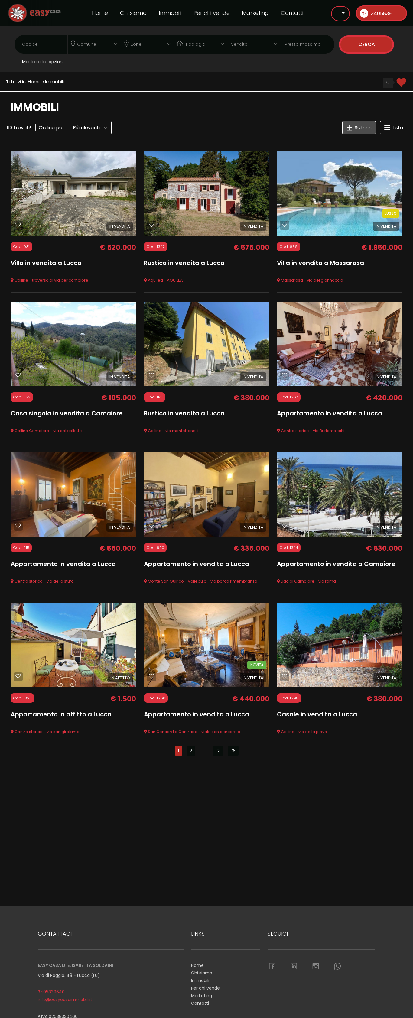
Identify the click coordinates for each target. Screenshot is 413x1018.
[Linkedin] (293, 966)
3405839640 (51, 992)
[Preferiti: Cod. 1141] (151, 375)
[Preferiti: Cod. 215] (18, 526)
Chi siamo (133, 13)
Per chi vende (211, 13)
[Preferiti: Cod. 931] (18, 225)
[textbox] (89, 43)
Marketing (255, 13)
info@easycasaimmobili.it (65, 1000)
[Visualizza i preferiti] (401, 84)
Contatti (292, 13)
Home (100, 13)
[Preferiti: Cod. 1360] (151, 676)
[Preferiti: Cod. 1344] (284, 526)
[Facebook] (272, 966)
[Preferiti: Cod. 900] (151, 526)
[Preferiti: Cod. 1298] (284, 676)
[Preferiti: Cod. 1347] (151, 225)
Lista (397, 127)
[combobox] (94, 44)
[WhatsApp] (337, 966)
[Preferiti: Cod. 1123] (18, 375)
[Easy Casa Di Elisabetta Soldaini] (34, 12)
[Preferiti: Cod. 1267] (284, 375)
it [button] (338, 13)
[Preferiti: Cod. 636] (284, 225)
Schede (362, 127)
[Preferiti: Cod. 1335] (18, 676)
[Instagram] (315, 966)
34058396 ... (384, 13)
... (204, 750)
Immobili (170, 13)
